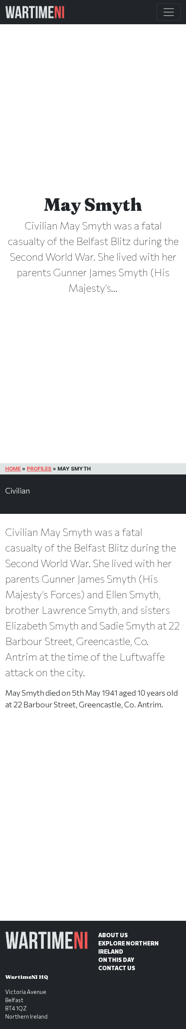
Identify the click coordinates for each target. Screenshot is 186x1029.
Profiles (39, 468)
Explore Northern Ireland (128, 947)
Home (13, 468)
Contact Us (116, 967)
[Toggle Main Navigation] (169, 12)
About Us (113, 935)
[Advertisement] (93, 824)
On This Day (116, 959)
